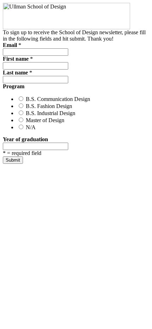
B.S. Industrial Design (49, 113)
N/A (30, 127)
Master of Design (44, 120)
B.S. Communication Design (57, 99)
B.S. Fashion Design (48, 106)
